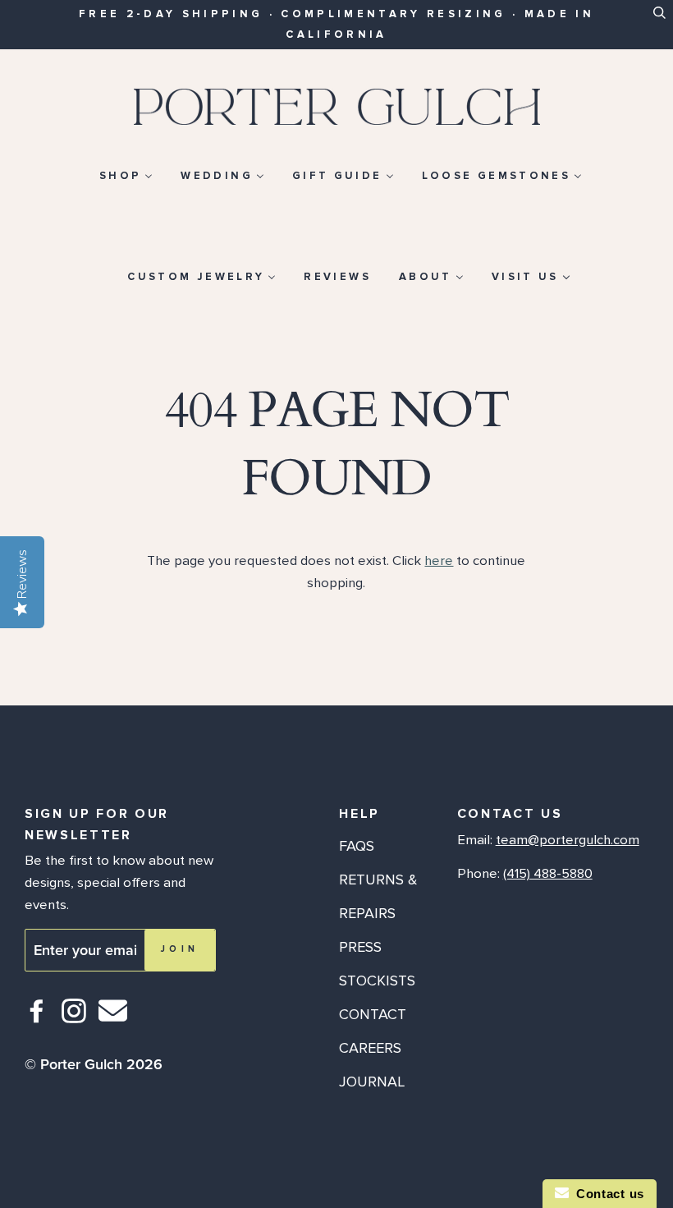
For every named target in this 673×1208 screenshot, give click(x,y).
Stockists (377, 980)
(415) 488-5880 (548, 874)
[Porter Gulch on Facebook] (37, 1018)
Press (360, 947)
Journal (372, 1082)
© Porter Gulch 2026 (94, 1064)
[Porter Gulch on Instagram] (74, 1018)
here (438, 561)
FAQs (356, 846)
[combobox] (658, 22)
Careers (370, 1048)
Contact (372, 1014)
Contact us (606, 1194)
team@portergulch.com (567, 840)
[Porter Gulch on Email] (112, 1022)
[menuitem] (126, 175)
